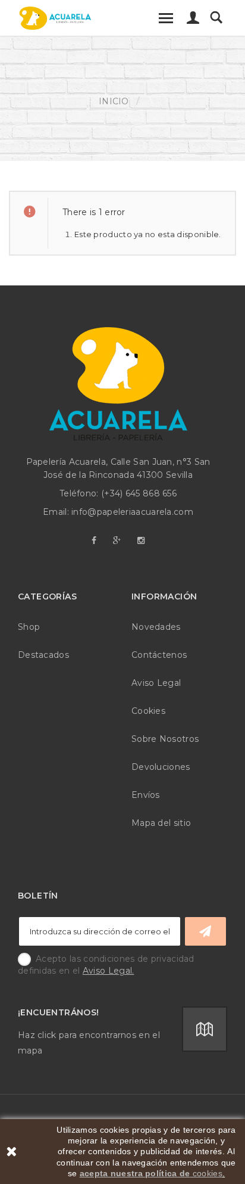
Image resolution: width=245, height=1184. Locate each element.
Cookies (148, 711)
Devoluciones (160, 767)
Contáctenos (159, 655)
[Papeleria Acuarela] (55, 18)
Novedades (156, 626)
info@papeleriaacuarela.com (132, 511)
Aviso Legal (156, 683)
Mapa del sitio (161, 823)
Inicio (114, 101)
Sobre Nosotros (165, 739)
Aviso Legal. (108, 970)
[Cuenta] (193, 21)
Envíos (145, 795)
